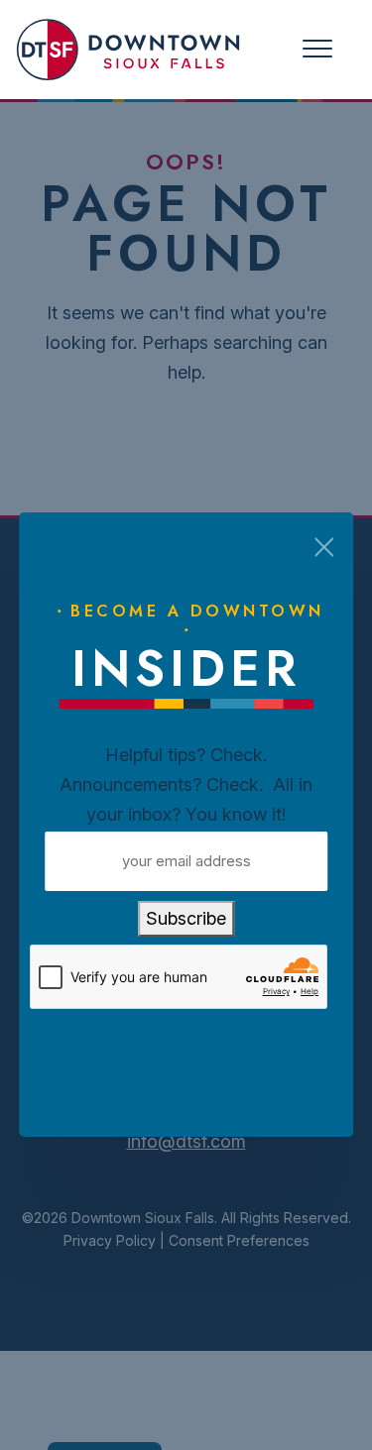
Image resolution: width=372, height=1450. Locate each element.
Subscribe (186, 918)
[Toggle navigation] (317, 49)
